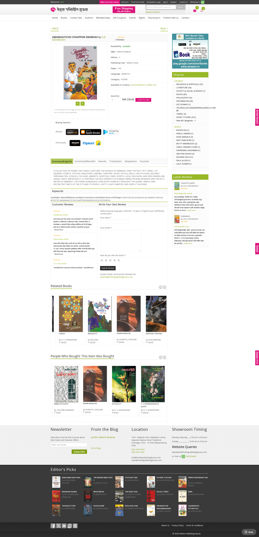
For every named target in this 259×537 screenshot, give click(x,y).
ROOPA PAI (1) (182, 130)
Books (64, 17)
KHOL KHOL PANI (131, 506)
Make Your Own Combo (109, 2)
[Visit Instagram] (69, 525)
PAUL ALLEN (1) (183, 160)
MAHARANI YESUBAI (69, 492)
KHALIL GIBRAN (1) (184, 133)
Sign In (165, 2)
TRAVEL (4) (181, 114)
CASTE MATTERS (131, 477)
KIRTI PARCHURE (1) (185, 140)
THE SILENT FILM (131, 492)
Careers (185, 17)
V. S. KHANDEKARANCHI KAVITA (150, 405)
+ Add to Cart (143, 100)
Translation (115, 161)
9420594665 (190, 456)
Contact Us (183, 2)
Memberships (103, 17)
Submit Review (107, 268)
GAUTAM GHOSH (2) (185, 153)
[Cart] (193, 10)
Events (132, 17)
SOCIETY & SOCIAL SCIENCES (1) (190, 91)
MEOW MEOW (98, 492)
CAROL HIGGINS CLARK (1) (188, 147)
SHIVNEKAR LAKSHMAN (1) (188, 150)
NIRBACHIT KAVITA (61, 404)
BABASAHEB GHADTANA (71, 477)
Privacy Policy (178, 525)
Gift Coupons (119, 17)
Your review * (106, 227)
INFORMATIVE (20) (184, 101)
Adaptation (131, 161)
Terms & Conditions (194, 525)
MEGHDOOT (88, 334)
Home (55, 17)
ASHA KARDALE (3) (184, 137)
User (62, 2)
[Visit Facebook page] (53, 525)
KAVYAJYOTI (116, 404)
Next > (164, 28)
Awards (102, 161)
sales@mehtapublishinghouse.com (147, 460)
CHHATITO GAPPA (188, 183)
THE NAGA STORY (69, 506)
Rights (142, 17)
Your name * (105, 217)
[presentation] (160, 287)
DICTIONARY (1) (183, 104)
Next (83, 104)
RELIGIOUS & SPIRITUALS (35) (189, 84)
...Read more (58, 230)
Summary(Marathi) (85, 161)
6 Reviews (120, 39)
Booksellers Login (154, 2)
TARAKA (57, 334)
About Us (124, 2)
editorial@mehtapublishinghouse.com (116, 277)
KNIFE (190, 492)
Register (174, 2)
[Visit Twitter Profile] (58, 525)
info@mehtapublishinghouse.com (146, 457)
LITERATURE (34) (183, 87)
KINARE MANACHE (119, 333)
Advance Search (152, 12)
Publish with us (171, 17)
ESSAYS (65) (181, 94)
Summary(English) (62, 161)
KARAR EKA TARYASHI (149, 334)
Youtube (144, 161)
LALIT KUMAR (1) (184, 163)
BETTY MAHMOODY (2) (186, 143)
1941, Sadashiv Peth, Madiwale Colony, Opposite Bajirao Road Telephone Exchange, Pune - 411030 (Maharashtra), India (149, 441)
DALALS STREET (163, 492)
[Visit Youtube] (64, 525)
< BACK (55, 28)
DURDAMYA (185, 216)
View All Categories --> (186, 120)
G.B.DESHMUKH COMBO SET (144, 85)
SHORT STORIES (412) (186, 117)
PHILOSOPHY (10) (184, 97)
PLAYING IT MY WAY (164, 477)
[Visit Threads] (75, 525)
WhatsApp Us (195, 2)
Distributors (154, 17)
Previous (78, 104)
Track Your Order (137, 2)
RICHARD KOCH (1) (184, 157)
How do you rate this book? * (113, 255)
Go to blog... (96, 448)
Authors (89, 17)
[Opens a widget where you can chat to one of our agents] (248, 532)
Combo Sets (76, 17)
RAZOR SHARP (98, 506)
